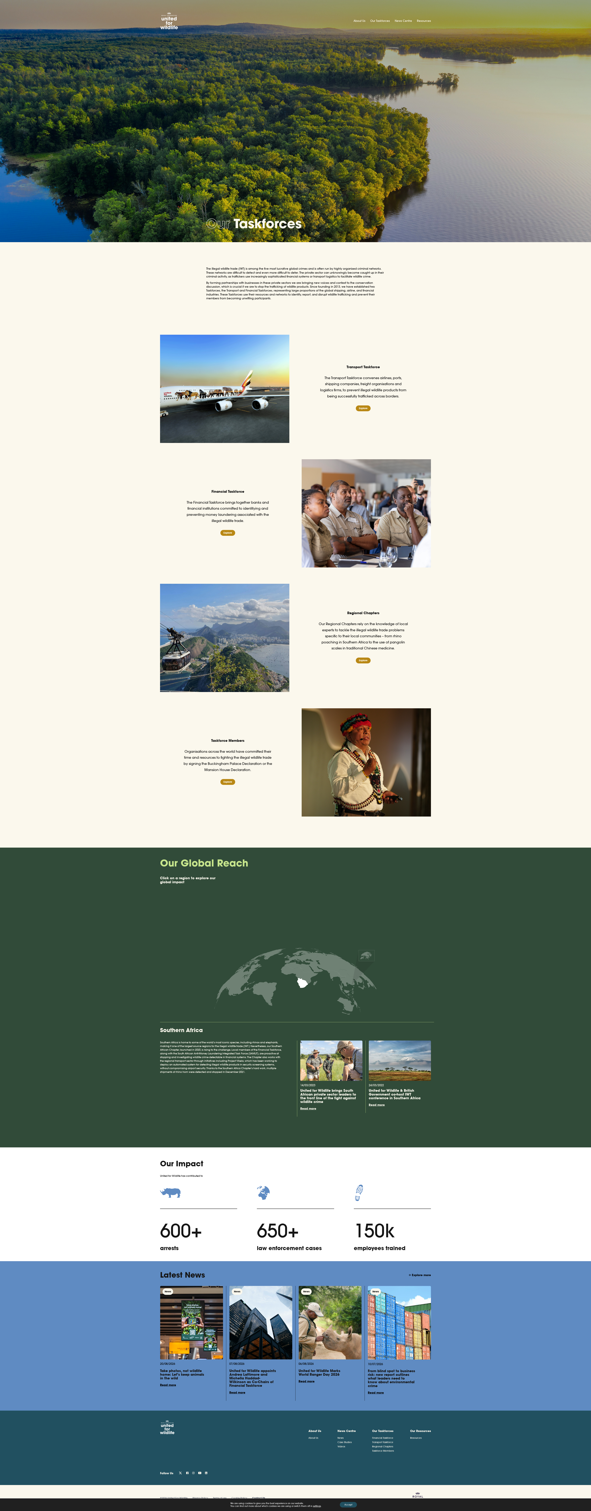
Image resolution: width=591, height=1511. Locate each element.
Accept (348, 1504)
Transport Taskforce (382, 1442)
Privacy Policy (200, 1498)
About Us (359, 21)
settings (317, 1506)
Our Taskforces (380, 21)
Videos (341, 1446)
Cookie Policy (239, 1498)
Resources (424, 21)
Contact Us (258, 1498)
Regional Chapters (382, 1446)
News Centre (403, 21)
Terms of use (220, 1498)
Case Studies (345, 1442)
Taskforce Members (383, 1450)
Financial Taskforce (382, 1437)
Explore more (421, 1275)
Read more (308, 1108)
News (341, 1437)
